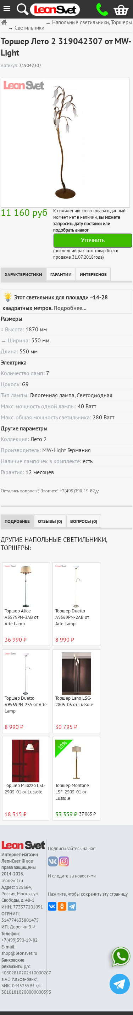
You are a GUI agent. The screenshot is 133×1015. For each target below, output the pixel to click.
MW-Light (54, 450)
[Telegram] (72, 906)
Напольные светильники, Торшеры (92, 23)
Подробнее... (70, 308)
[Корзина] (116, 9)
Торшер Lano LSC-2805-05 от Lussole (74, 701)
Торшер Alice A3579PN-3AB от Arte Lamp (21, 617)
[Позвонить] (100, 9)
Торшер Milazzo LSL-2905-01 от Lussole (25, 789)
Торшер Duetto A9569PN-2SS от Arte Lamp (26, 704)
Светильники (29, 28)
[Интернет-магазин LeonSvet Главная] (61, 9)
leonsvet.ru (12, 881)
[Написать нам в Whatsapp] (119, 958)
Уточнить (93, 240)
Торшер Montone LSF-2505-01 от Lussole (72, 792)
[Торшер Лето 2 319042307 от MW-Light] (65, 142)
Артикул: (10, 65)
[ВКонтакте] (52, 906)
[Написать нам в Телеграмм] (119, 985)
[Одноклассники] (62, 906)
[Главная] (5, 22)
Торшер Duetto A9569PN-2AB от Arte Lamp (72, 617)
